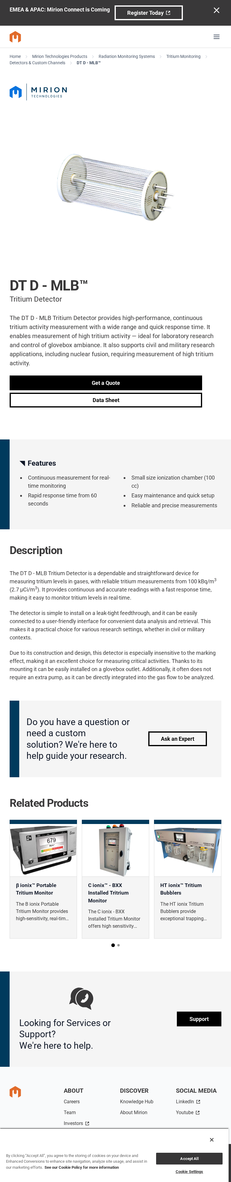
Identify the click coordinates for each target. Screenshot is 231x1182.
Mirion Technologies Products (59, 56)
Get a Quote (106, 383)
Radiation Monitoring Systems (127, 56)
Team (70, 1112)
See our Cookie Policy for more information (82, 1167)
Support (199, 1019)
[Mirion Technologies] (115, 92)
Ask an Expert (177, 739)
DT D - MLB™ (89, 62)
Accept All (189, 1158)
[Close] (211, 1139)
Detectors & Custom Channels (37, 62)
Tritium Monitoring (183, 56)
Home (15, 56)
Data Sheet (106, 400)
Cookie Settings (189, 1171)
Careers (72, 1101)
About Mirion (133, 1112)
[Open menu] (216, 37)
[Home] (15, 37)
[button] (113, 945)
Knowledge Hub (136, 1101)
